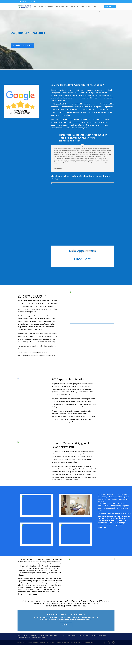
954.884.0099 (22, 1)
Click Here (82, 258)
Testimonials (59, 6)
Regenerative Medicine (99, 635)
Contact (89, 6)
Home (34, 6)
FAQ (67, 6)
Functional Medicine (24, 637)
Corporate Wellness (38, 637)
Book (95, 6)
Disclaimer (85, 642)
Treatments (49, 6)
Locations (80, 6)
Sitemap (91, 642)
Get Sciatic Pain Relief (22, 45)
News (73, 6)
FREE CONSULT (110, 6)
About (41, 6)
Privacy (78, 642)
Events (74, 635)
